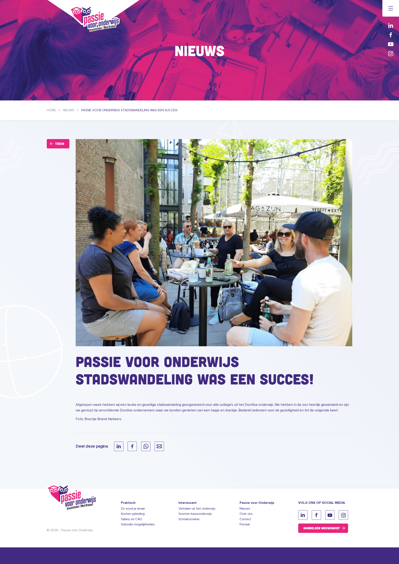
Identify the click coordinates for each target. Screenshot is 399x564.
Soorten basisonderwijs (195, 514)
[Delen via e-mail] (159, 446)
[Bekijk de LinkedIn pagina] (390, 25)
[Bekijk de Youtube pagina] (390, 44)
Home (51, 110)
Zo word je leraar (133, 508)
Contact (245, 519)
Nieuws (68, 110)
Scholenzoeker (189, 519)
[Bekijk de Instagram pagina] (390, 53)
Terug (59, 144)
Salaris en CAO (131, 519)
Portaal (245, 524)
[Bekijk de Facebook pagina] (390, 34)
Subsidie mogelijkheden (138, 524)
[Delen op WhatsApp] (145, 446)
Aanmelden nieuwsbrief (321, 528)
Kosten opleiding (133, 514)
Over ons (246, 514)
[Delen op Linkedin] (118, 446)
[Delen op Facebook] (132, 446)
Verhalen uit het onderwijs (197, 508)
